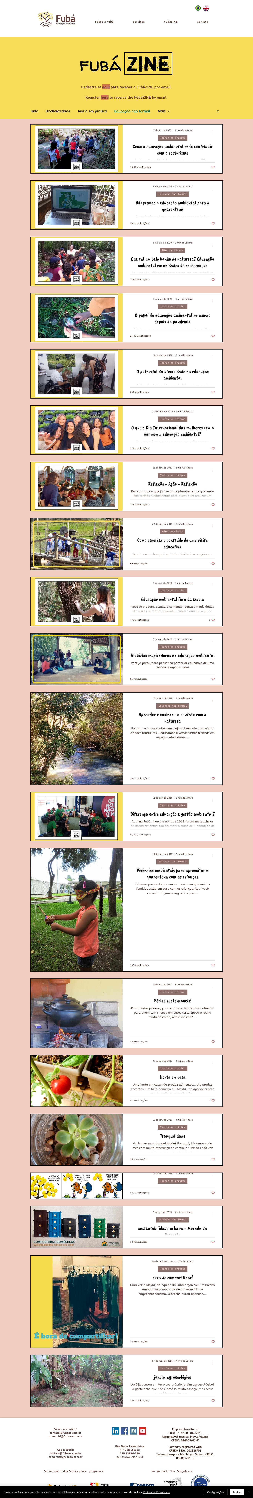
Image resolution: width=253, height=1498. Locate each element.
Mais (162, 111)
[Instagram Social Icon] (133, 1431)
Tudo (34, 111)
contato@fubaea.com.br (65, 1433)
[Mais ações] (214, 132)
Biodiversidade (58, 111)
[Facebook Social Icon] (124, 1431)
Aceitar (237, 1492)
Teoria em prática (92, 111)
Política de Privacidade (156, 1492)
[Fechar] (248, 1492)
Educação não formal (132, 111)
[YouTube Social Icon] (142, 1431)
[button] (218, 112)
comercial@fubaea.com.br (65, 1436)
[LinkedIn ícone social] (115, 1431)
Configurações (215, 1492)
